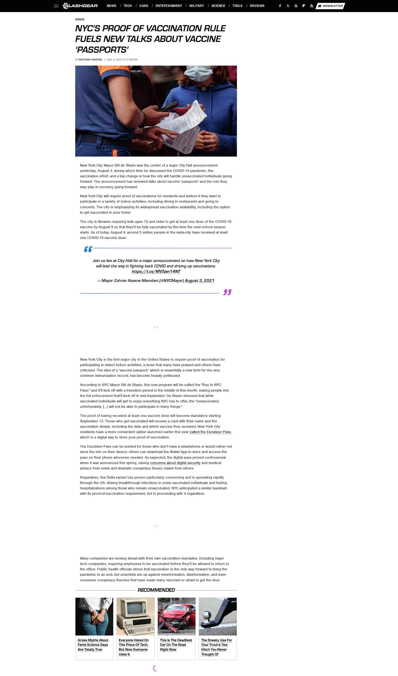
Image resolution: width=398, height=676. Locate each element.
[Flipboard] (304, 6)
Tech (128, 6)
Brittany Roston (90, 59)
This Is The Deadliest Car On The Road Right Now (176, 645)
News (111, 6)
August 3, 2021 (200, 280)
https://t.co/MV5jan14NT (156, 271)
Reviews (257, 6)
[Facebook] (280, 6)
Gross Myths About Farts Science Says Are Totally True (93, 645)
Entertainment (169, 6)
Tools (237, 6)
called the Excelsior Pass (210, 432)
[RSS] (312, 6)
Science (218, 6)
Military (196, 6)
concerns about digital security (175, 462)
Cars (144, 6)
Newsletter (333, 5)
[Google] (296, 6)
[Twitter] (288, 6)
